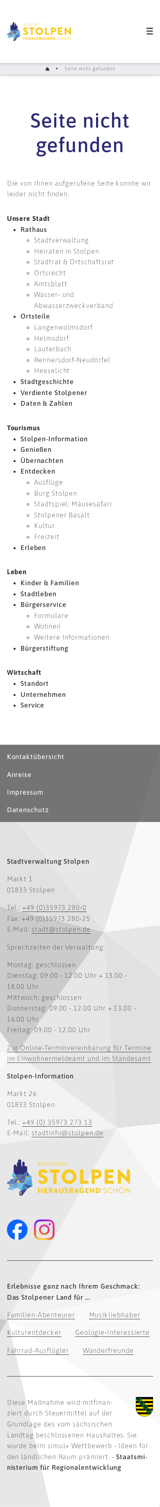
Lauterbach (52, 349)
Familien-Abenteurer (41, 1315)
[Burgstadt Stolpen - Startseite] (39, 31)
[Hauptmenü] (149, 31)
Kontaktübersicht (35, 756)
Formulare (51, 615)
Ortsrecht (50, 273)
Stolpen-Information (54, 439)
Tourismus (23, 428)
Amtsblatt (50, 284)
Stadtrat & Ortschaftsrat (74, 262)
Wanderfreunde (108, 1350)
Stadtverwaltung (61, 240)
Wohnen (47, 626)
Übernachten (42, 460)
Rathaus (34, 229)
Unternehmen (43, 694)
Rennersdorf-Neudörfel (72, 360)
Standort (35, 683)
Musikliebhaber (114, 1315)
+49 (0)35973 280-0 (54, 907)
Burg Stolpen (55, 493)
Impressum (25, 792)
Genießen (36, 449)
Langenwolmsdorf (63, 327)
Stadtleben (39, 594)
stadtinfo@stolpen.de (67, 1133)
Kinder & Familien (50, 583)
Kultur (44, 525)
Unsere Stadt (28, 218)
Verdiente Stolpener (54, 393)
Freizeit (46, 536)
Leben (17, 572)
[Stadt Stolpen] (47, 69)
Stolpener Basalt (62, 515)
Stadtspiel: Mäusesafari (73, 504)
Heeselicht (52, 370)
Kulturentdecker (34, 1332)
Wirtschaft (24, 672)
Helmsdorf (51, 338)
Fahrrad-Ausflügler (38, 1350)
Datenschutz (28, 810)
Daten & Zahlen (47, 403)
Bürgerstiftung (45, 648)
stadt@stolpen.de (61, 929)
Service (33, 705)
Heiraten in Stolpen (66, 251)
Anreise (19, 774)
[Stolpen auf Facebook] (17, 1230)
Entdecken (38, 471)
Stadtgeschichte (47, 381)
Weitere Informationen (72, 637)
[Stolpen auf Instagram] (44, 1230)
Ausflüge (48, 482)
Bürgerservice (43, 604)
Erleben (33, 548)
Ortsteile (35, 316)
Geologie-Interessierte (112, 1332)
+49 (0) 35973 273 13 (57, 1122)
